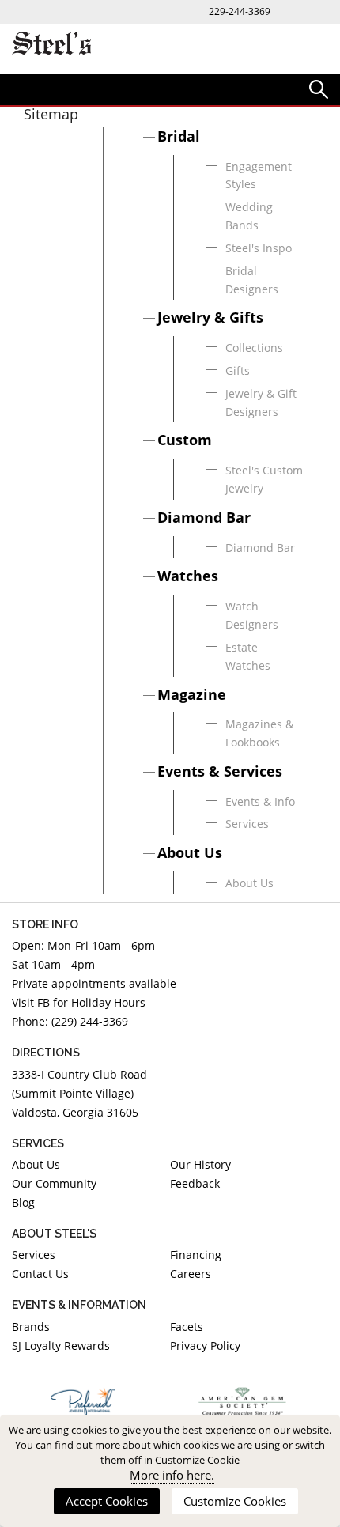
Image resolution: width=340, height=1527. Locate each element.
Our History (200, 1164)
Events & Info (260, 801)
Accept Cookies (107, 1501)
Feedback (195, 1183)
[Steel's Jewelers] (51, 45)
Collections (254, 347)
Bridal (178, 136)
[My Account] (318, 88)
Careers (190, 1273)
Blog (23, 1202)
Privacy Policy (205, 1345)
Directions (46, 1052)
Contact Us (40, 1273)
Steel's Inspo (258, 247)
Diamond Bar (204, 517)
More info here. (172, 1475)
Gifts (237, 370)
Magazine (191, 694)
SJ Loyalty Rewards (61, 1345)
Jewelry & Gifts (210, 317)
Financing (195, 1254)
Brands (31, 1326)
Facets (186, 1326)
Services (247, 823)
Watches (187, 575)
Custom (184, 439)
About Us (189, 852)
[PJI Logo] (83, 1401)
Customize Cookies (234, 1501)
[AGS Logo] (243, 1401)
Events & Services (219, 771)
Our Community (54, 1183)
